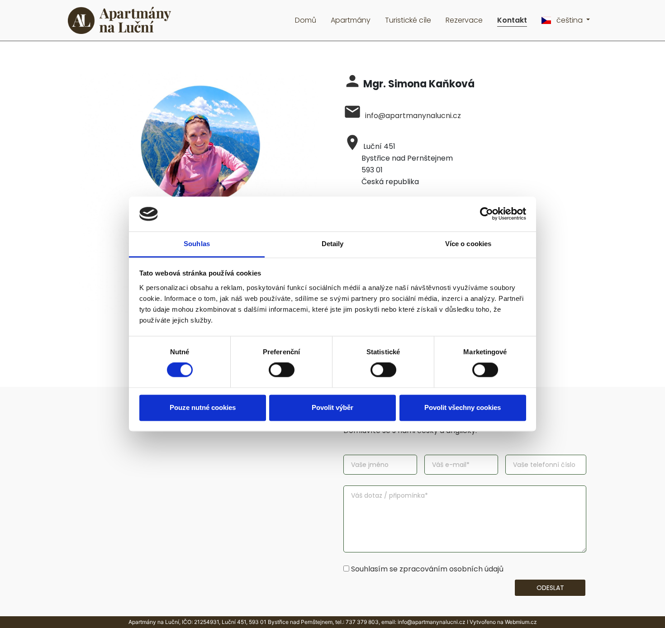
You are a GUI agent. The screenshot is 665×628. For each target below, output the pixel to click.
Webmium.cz (521, 621)
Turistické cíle (408, 20)
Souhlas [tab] (197, 243)
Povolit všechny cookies (462, 407)
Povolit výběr (332, 407)
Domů (305, 20)
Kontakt (512, 20)
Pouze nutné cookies (203, 407)
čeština (569, 20)
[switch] (281, 370)
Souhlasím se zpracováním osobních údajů (427, 569)
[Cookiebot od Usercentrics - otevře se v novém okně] (486, 214)
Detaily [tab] (333, 243)
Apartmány (350, 20)
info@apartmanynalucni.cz (413, 115)
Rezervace (464, 20)
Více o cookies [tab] (468, 243)
